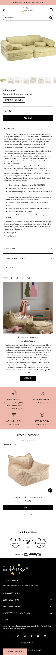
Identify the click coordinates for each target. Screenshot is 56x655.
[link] (35, 440)
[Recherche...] (50, 17)
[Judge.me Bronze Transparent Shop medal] (28, 543)
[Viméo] (45, 636)
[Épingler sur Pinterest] (23, 278)
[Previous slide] (25, 515)
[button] (28, 118)
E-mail (6, 619)
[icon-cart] (50, 9)
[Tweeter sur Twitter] (17, 278)
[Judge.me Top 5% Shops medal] (40, 543)
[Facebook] (11, 636)
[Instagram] (24, 636)
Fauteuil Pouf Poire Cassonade (28, 497)
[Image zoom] (28, 48)
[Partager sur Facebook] (11, 278)
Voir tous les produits (27, 441)
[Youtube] (38, 636)
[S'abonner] (50, 619)
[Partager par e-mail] (29, 278)
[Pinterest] (18, 636)
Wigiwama (9, 90)
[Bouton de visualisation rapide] (50, 490)
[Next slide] (31, 515)
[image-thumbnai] (3, 80)
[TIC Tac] (31, 636)
